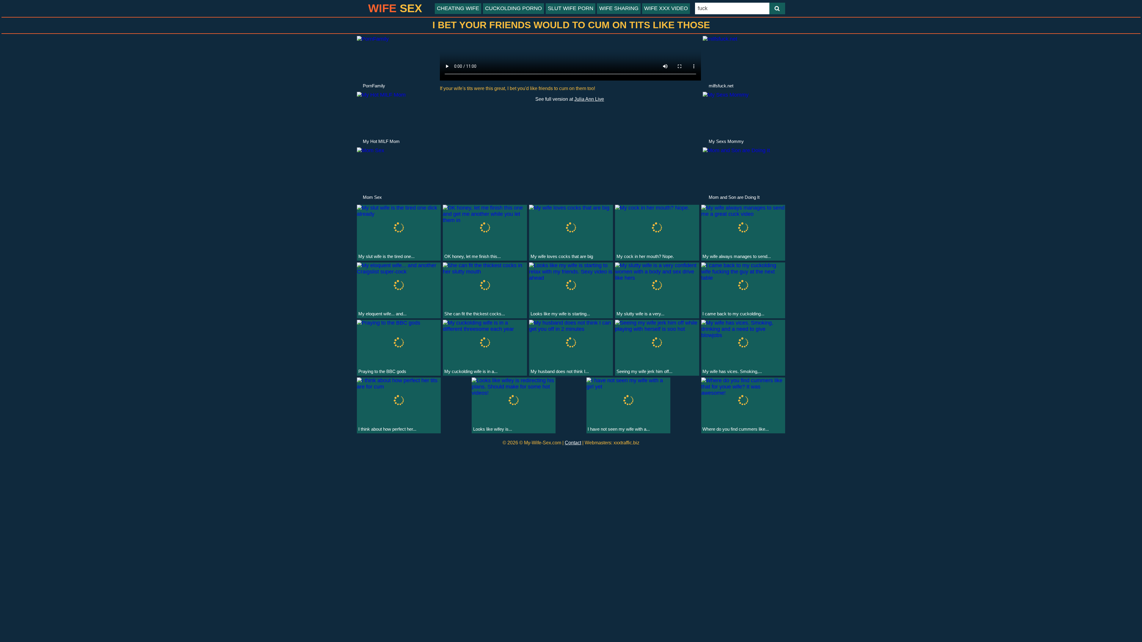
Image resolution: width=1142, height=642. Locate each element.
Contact (573, 442)
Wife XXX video (666, 8)
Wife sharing (619, 8)
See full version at (569, 99)
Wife (395, 8)
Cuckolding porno (513, 8)
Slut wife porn (570, 8)
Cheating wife (458, 8)
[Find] (777, 8)
